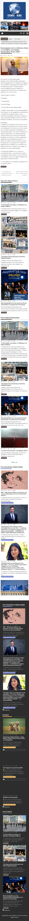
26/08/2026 (4, 202)
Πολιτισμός (3, 166)
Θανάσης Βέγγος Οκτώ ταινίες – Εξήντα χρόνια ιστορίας (22, 173)
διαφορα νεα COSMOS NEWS (9, 747)
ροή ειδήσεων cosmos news (7, 502)
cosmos (11, 55)
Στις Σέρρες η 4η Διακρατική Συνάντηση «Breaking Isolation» (7, 173)
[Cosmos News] (2, 33)
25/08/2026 (4, 301)
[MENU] (27, 33)
